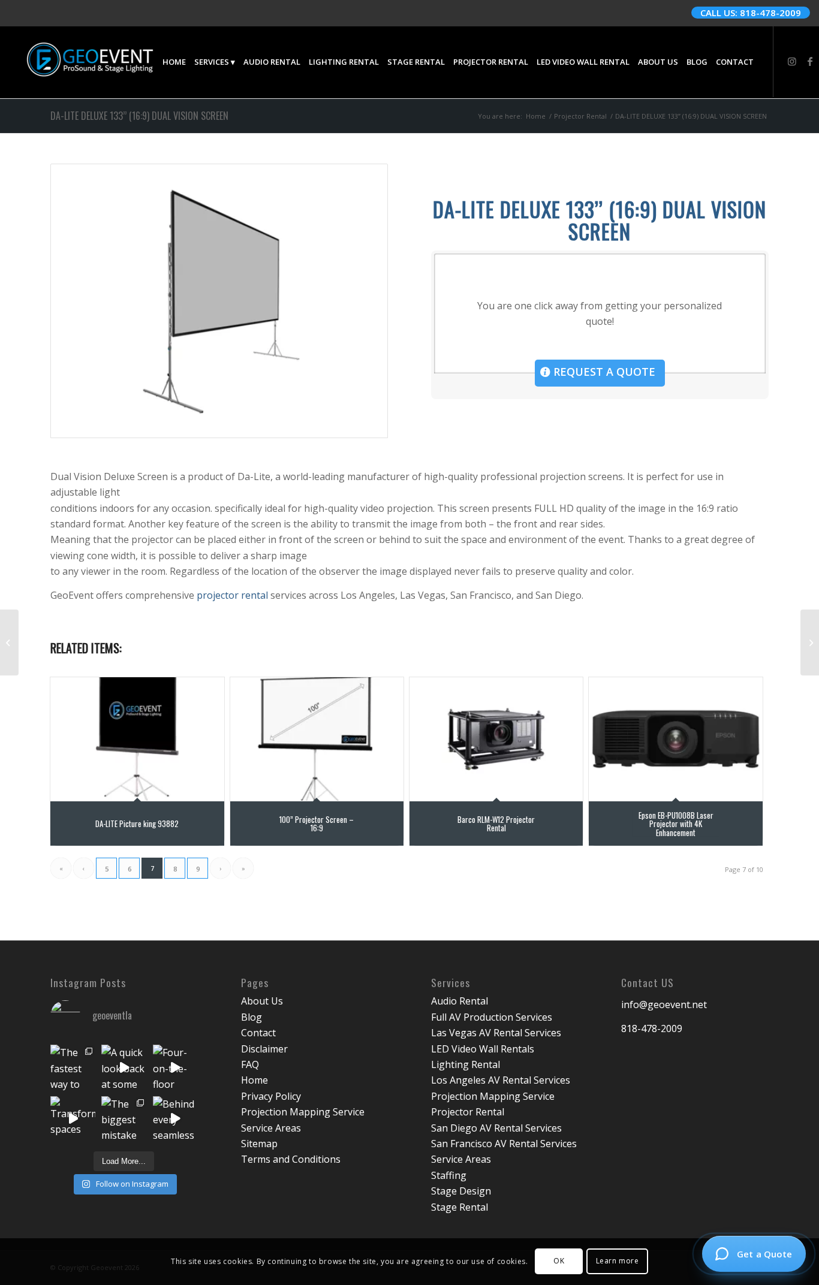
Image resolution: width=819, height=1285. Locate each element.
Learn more (617, 1261)
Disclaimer (264, 1048)
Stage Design (461, 1190)
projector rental (232, 595)
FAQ (250, 1064)
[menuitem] (174, 61)
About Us (262, 1001)
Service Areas (271, 1128)
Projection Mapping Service (303, 1111)
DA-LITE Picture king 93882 (137, 823)
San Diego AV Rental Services (496, 1128)
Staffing (448, 1175)
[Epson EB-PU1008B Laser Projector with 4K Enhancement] (675, 739)
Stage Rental (459, 1207)
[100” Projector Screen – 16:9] (317, 739)
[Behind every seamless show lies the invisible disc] (175, 1118)
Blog (251, 1017)
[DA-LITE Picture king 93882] (137, 739)
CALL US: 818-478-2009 (750, 13)
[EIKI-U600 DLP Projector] (9, 642)
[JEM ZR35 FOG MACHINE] (809, 642)
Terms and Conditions (291, 1159)
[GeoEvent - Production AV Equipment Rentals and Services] (90, 61)
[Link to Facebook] (810, 61)
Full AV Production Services (491, 1017)
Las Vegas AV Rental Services (496, 1032)
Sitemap (259, 1143)
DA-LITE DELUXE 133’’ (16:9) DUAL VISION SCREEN (139, 115)
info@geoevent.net (664, 1004)
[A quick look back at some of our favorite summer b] (123, 1067)
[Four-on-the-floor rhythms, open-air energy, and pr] (175, 1067)
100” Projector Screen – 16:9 (316, 823)
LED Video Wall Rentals (482, 1048)
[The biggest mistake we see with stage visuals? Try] (123, 1118)
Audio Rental (459, 1001)
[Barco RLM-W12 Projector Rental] (496, 739)
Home (254, 1080)
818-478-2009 (651, 1028)
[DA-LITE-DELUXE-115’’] (219, 301)
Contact (258, 1032)
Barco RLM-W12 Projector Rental (496, 823)
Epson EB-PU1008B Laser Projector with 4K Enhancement (676, 823)
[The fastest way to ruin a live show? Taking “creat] (72, 1067)
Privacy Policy (271, 1096)
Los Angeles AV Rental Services (500, 1080)
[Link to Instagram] (792, 61)
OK (558, 1261)
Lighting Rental (465, 1064)
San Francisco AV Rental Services (504, 1143)
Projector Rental (467, 1111)
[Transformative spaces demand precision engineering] (72, 1118)
